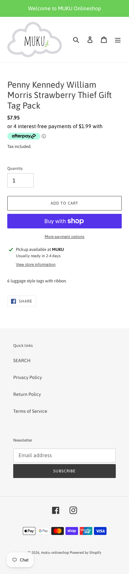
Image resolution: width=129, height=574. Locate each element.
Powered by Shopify (85, 552)
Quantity (15, 168)
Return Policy (27, 394)
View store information (36, 264)
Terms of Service (30, 411)
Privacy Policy (27, 377)
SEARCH (21, 360)
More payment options (64, 236)
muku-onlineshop (55, 552)
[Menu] (118, 39)
